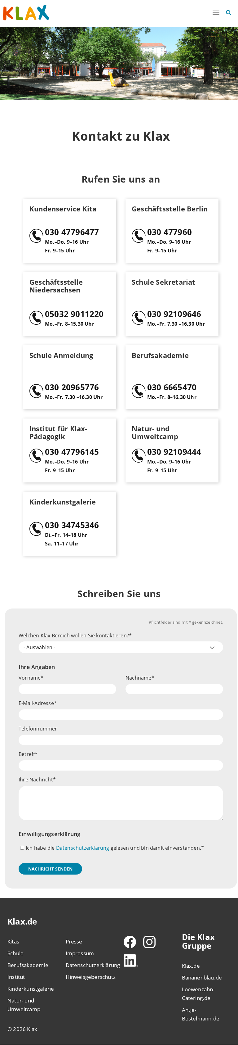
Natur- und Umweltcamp (23, 1005)
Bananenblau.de (202, 977)
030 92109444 (174, 451)
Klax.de (191, 965)
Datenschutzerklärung (82, 847)
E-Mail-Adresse (36, 703)
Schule (15, 953)
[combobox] (121, 647)
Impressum (80, 953)
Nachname (139, 677)
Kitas (13, 941)
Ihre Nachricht (36, 779)
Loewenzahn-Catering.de (198, 994)
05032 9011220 (74, 313)
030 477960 (169, 232)
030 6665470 (171, 387)
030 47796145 (72, 451)
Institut (16, 976)
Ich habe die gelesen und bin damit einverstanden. (113, 847)
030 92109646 (174, 313)
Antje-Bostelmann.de (201, 1014)
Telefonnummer (38, 728)
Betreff (27, 754)
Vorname (30, 677)
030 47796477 (72, 232)
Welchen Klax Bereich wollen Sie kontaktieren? (74, 635)
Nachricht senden (50, 869)
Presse (74, 941)
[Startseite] (26, 13)
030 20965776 (72, 387)
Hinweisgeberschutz (90, 976)
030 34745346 (72, 525)
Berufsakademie (27, 965)
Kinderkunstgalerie (30, 988)
